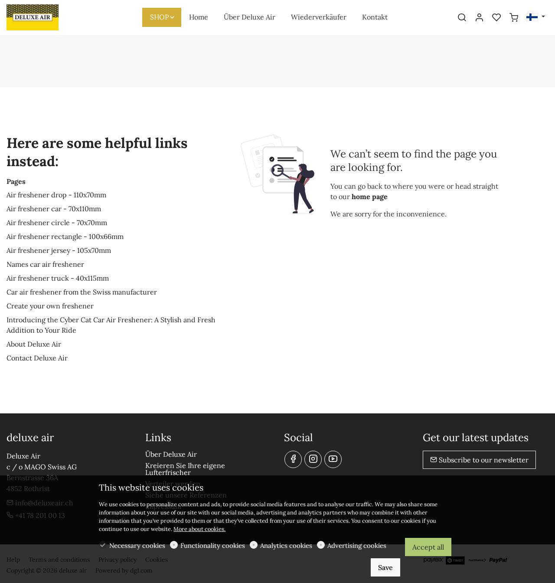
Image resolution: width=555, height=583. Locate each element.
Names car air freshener (45, 264)
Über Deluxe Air (171, 454)
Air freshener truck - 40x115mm (58, 278)
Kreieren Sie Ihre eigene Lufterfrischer (185, 469)
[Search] (461, 18)
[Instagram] (313, 459)
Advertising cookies (356, 545)
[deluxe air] (43, 16)
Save (385, 567)
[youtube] (333, 459)
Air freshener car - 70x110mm (54, 208)
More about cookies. (199, 529)
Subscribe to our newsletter (483, 459)
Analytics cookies (286, 545)
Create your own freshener (50, 305)
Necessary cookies (137, 545)
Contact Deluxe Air (37, 358)
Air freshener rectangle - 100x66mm (65, 236)
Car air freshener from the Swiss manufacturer (82, 292)
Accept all (428, 547)
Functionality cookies (212, 545)
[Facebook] (293, 459)
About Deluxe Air (34, 344)
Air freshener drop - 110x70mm (56, 194)
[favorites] (496, 18)
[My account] (479, 18)
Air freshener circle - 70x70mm (57, 222)
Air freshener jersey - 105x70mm (59, 250)
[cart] (513, 18)
